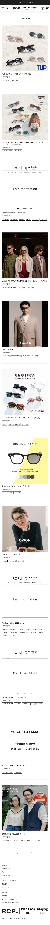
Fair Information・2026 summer (13, 213)
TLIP (32, 703)
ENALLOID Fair (7, 349)
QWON (5, 561)
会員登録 (4, 884)
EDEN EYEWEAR (32, 629)
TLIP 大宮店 (26, 356)
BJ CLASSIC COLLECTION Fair (13, 834)
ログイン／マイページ (9, 880)
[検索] (8, 8)
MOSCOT (35, 219)
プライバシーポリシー (9, 899)
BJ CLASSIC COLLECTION (16, 629)
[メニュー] (3, 8)
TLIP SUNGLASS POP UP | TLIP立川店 (16, 74)
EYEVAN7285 (13, 632)
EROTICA (42, 629)
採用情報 (4, 896)
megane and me (24, 632)
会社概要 (4, 892)
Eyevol (28, 219)
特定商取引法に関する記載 (10, 902)
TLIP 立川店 (6, 80)
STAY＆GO (42, 632)
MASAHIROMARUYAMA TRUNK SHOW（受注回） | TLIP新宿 (24, 281)
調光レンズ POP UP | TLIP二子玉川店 (16, 486)
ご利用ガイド (6, 869)
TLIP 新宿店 (22, 287)
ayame (5, 424)
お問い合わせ (6, 875)
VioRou (5, 635)
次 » (32, 853)
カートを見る (6, 887)
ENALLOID (14, 219)
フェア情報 (15, 80)
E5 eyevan (6, 219)
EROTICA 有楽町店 (14, 424)
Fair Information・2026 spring (13, 623)
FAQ (3, 872)
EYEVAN (21, 219)
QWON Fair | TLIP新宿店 (11, 555)
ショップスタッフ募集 (25, 2)
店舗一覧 (4, 865)
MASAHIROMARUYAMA (10, 287)
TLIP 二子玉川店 (7, 492)
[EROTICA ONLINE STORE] (25, 8)
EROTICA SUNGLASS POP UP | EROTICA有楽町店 (21, 418)
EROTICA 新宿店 (7, 150)
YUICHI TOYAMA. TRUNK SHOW (14, 766)
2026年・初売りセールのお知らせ (14, 697)
